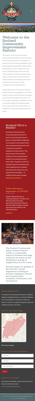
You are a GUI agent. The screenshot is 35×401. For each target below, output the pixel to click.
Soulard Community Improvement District (22, 396)
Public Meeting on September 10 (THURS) (17, 190)
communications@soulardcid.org (10, 386)
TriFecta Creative (21, 398)
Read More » (9, 213)
